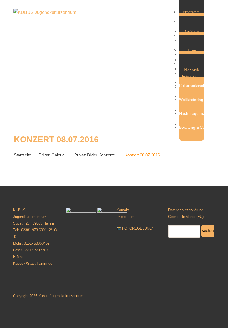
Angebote (191, 31)
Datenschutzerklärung (185, 210)
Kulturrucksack (192, 85)
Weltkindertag (191, 99)
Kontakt (123, 210)
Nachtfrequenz (192, 113)
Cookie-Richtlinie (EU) (186, 217)
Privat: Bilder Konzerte (94, 155)
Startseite (22, 155)
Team (191, 50)
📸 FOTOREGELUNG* (135, 228)
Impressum (126, 217)
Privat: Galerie (52, 155)
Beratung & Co (192, 127)
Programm (191, 12)
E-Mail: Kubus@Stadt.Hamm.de (32, 260)
